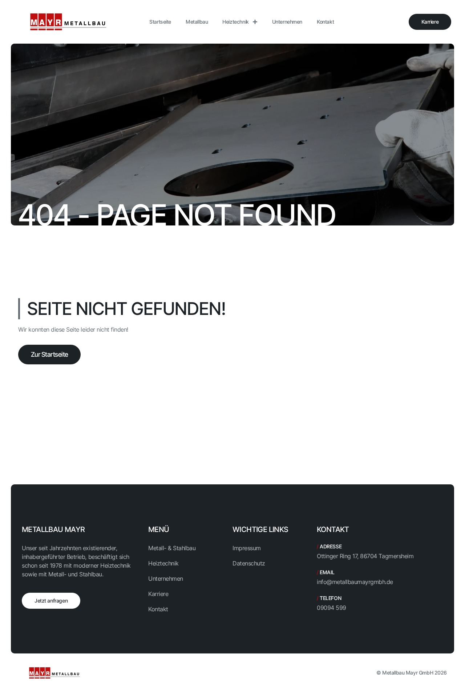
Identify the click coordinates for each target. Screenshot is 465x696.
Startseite (160, 22)
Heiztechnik (235, 22)
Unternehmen (287, 22)
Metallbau (197, 22)
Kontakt (325, 22)
